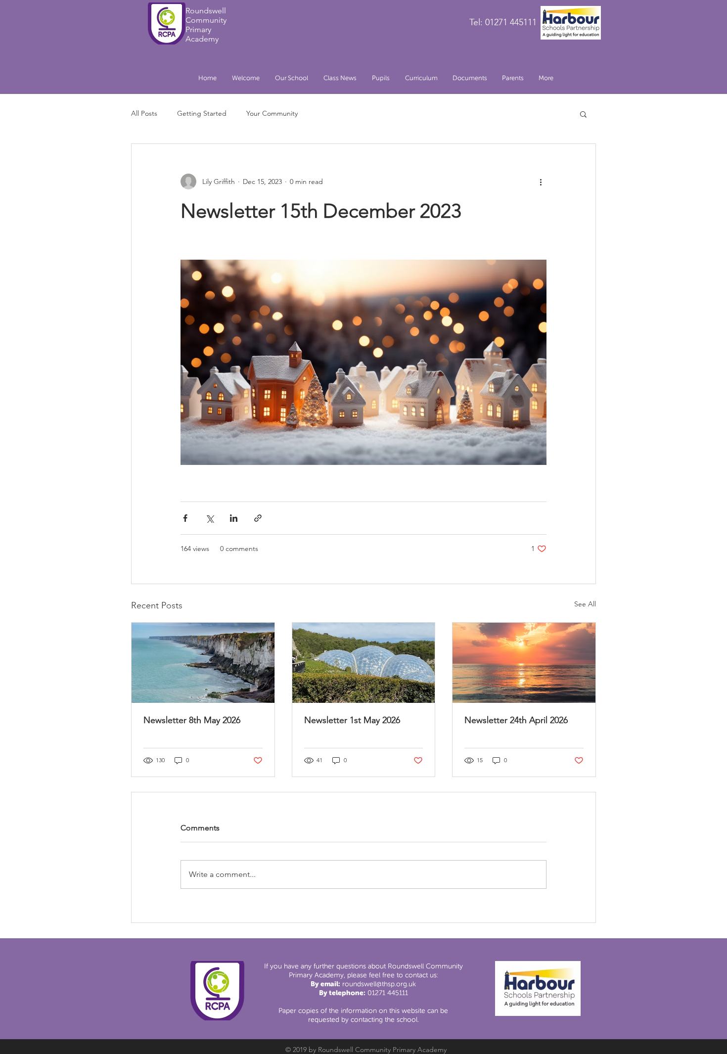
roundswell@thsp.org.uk (379, 984)
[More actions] (540, 181)
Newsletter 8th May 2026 (191, 720)
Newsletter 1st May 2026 (352, 720)
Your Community (272, 113)
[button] (291, 78)
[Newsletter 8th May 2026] (203, 663)
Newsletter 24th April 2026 (516, 720)
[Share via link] (258, 518)
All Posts (144, 113)
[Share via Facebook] (185, 518)
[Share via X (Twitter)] (209, 518)
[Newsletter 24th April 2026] (524, 663)
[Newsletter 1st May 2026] (363, 663)
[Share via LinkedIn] (233, 518)
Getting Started (202, 113)
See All (585, 603)
